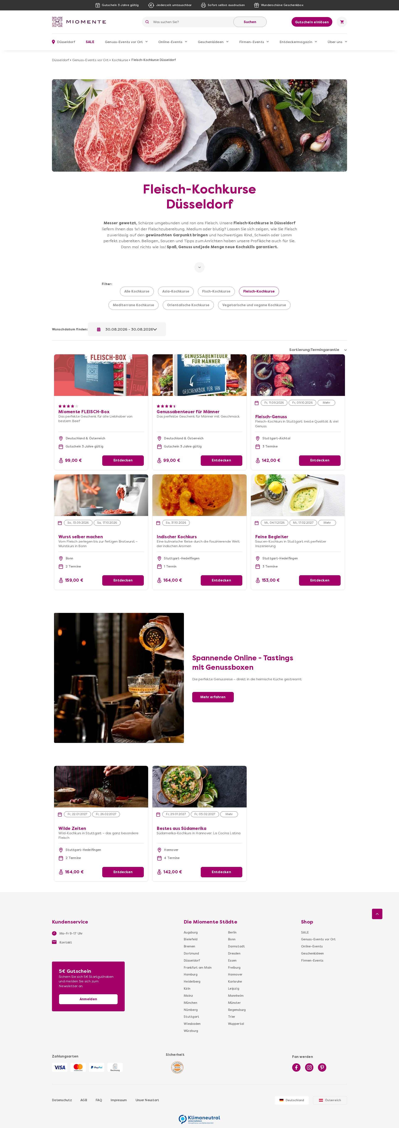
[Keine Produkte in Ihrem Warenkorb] (342, 22)
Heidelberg (192, 981)
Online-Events (170, 42)
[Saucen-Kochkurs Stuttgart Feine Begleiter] (298, 495)
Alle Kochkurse (136, 291)
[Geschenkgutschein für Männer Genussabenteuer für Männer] (199, 356)
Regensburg (237, 1010)
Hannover (235, 974)
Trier (231, 1017)
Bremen (189, 946)
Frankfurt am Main (198, 967)
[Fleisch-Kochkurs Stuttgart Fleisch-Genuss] (298, 375)
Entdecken (123, 460)
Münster (234, 1003)
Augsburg (191, 932)
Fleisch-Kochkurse (259, 291)
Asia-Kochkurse (175, 291)
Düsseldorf (60, 60)
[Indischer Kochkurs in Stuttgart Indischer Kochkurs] (199, 495)
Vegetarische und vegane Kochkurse (254, 305)
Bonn (231, 939)
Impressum (119, 1100)
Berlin (232, 932)
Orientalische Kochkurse (188, 305)
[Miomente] (80, 22)
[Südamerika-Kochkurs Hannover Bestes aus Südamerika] (199, 786)
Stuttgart (191, 1017)
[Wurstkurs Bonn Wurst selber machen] (101, 495)
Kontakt (65, 942)
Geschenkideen (211, 42)
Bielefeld (190, 939)
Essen (232, 960)
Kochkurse (120, 60)
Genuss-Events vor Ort (124, 42)
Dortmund (191, 953)
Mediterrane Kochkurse (133, 305)
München (190, 1003)
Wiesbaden (192, 1024)
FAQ (99, 1100)
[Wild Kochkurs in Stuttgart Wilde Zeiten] (101, 786)
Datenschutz (62, 1100)
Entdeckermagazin (296, 42)
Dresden (234, 953)
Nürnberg (191, 1010)
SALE (90, 42)
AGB (83, 1100)
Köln (187, 988)
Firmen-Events (251, 42)
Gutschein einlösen (312, 22)
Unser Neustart (147, 1100)
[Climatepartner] (199, 1117)
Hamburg (190, 974)
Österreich (333, 1100)
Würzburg (191, 1031)
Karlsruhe (235, 981)
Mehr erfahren (212, 697)
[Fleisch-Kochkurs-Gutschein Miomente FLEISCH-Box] (101, 356)
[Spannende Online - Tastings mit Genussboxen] (119, 615)
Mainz (188, 996)
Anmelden (88, 999)
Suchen (250, 22)
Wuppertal (236, 1024)
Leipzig (233, 988)
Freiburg (234, 967)
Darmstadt (236, 946)
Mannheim (236, 996)
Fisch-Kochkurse (216, 291)
